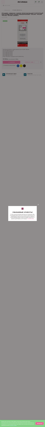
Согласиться (39, 423)
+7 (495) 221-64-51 (30, 218)
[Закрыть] (38, 205)
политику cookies (13, 425)
